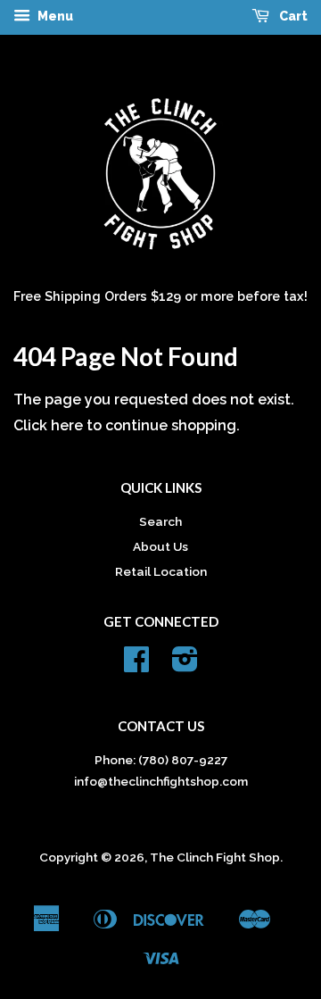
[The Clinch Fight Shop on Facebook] (136, 665)
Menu (54, 16)
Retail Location (161, 571)
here (67, 425)
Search (160, 521)
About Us (160, 546)
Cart (292, 16)
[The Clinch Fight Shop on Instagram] (185, 665)
